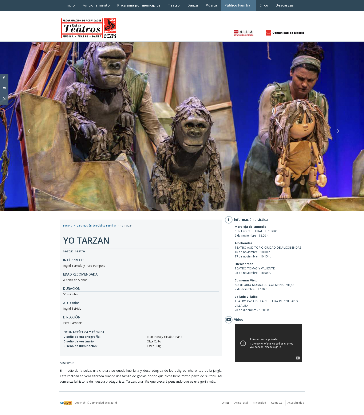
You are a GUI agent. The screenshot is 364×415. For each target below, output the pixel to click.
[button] (27, 126)
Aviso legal (241, 402)
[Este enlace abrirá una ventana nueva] (67, 402)
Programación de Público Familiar (95, 225)
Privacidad (259, 402)
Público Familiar (238, 5)
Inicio (66, 225)
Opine (225, 402)
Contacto (276, 402)
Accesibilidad (296, 402)
